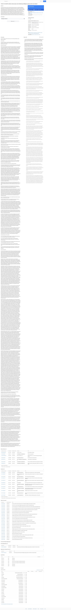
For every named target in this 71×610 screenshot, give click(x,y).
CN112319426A (3, 476)
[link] (2, 574)
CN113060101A (3, 480)
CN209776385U (3, 515)
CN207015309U (3, 527)
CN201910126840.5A (3, 552)
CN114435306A (3, 490)
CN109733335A (3, 508)
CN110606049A (3, 472)
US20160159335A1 (3, 455)
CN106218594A (3, 457)
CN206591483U (3, 533)
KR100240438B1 (3, 536)
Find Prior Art (36, 9)
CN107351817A (3, 459)
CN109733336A (3, 505)
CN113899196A (3, 482)
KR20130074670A (3, 452)
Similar (40, 9)
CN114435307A (3, 488)
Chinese (33, 11)
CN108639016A (3, 463)
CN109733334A (3, 506)
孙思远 (31, 13)
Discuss (39, 34)
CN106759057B (3, 512)
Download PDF (31, 9)
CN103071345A (3, 539)
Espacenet (33, 34)
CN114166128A (3, 486)
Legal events (38, 32)
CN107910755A (3, 518)
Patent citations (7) (31, 32)
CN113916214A (3, 484)
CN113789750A (3, 524)
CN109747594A (3, 509)
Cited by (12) (35, 32)
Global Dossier (36, 34)
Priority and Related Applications (35, 33)
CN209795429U (3, 530)
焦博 (29, 13)
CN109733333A (3, 503)
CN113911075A (3, 521)
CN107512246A (3, 461)
